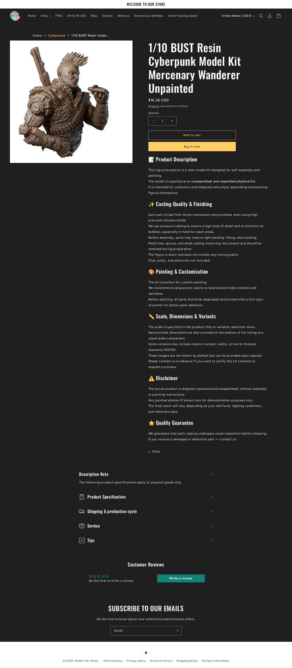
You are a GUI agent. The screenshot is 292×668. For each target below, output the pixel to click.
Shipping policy (187, 660)
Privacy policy (136, 660)
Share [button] (156, 451)
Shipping (153, 106)
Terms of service (161, 660)
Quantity (153, 112)
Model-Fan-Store (86, 660)
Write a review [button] (180, 578)
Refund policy (113, 660)
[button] (45, 16)
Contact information (215, 660)
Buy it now (192, 146)
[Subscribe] (177, 630)
